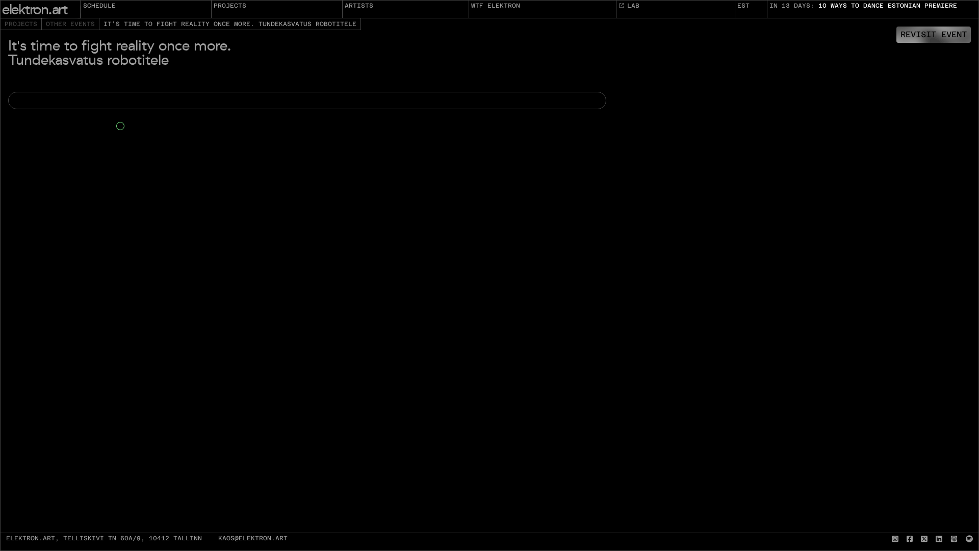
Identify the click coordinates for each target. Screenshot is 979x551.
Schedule (99, 5)
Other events (70, 24)
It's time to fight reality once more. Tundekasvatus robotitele (230, 24)
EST (743, 5)
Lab (633, 5)
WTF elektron (495, 5)
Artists (359, 5)
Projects (230, 5)
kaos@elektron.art (253, 538)
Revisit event (933, 34)
